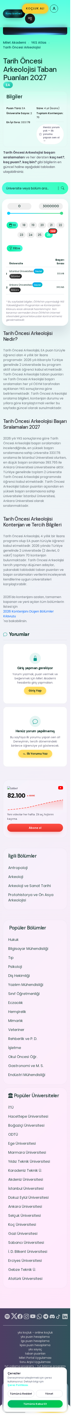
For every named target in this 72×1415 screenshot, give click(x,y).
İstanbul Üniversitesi (26, 1188)
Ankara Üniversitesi (25, 1206)
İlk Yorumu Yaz (37, 754)
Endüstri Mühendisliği (26, 1074)
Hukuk (13, 939)
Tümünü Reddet (21, 1393)
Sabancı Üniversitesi (26, 1242)
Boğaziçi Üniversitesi (26, 1125)
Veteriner (16, 1029)
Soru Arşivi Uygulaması (35, 1362)
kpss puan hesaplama (35, 1345)
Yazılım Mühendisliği (25, 984)
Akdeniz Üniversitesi (25, 1179)
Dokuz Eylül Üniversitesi (28, 1197)
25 (39, 235)
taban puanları (35, 1354)
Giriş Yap (35, 691)
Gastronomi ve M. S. (25, 1065)
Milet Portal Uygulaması (35, 1358)
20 (42, 225)
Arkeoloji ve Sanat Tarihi (29, 885)
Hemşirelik (17, 1011)
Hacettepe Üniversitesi (28, 1116)
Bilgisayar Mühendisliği (28, 948)
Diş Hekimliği (19, 975)
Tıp (11, 957)
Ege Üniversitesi (22, 1143)
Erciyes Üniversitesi (25, 1260)
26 (48, 235)
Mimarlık (15, 1020)
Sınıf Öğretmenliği (24, 993)
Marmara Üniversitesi (27, 1152)
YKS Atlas (38, 42)
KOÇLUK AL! (35, 8)
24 (30, 235)
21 (51, 225)
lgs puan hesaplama (35, 1341)
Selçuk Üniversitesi (24, 1215)
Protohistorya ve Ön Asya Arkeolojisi (30, 897)
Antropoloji (18, 867)
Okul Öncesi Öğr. (22, 1056)
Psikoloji (15, 966)
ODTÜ (13, 1134)
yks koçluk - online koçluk (35, 1333)
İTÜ (11, 1107)
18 (24, 225)
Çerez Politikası (18, 1385)
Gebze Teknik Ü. (22, 1269)
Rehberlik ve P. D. (22, 1038)
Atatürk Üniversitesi (25, 1278)
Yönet (49, 1393)
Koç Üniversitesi (22, 1224)
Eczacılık (15, 1002)
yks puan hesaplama (35, 1337)
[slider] (8, 213)
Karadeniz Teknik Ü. (25, 1170)
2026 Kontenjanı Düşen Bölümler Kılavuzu (28, 613)
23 (21, 235)
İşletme (14, 1047)
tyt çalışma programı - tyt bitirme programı (35, 1366)
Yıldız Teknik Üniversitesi (29, 1161)
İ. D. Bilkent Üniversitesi (27, 1251)
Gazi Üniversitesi (22, 1233)
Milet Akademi (14, 42)
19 (33, 225)
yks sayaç (35, 1349)
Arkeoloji (15, 876)
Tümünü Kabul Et (35, 1404)
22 (60, 225)
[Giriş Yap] (54, 9)
